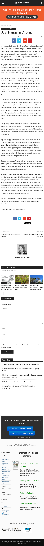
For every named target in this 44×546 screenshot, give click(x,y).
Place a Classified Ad (5, 474)
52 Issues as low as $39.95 (20, 429)
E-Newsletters (5, 513)
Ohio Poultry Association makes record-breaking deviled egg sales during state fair (22, 376)
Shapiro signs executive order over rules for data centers (21, 364)
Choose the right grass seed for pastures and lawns (21, 287)
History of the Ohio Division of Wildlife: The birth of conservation (7, 287)
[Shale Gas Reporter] (16, 531)
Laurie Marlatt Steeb (9, 36)
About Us (6, 469)
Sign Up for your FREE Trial (22, 17)
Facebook (5, 506)
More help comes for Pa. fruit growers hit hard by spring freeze (20, 370)
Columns (4, 29)
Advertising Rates (6, 460)
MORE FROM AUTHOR (9, 270)
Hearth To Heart (11, 29)
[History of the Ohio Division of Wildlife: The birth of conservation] (7, 279)
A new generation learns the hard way (33, 235)
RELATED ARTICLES (8, 267)
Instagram (6, 511)
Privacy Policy (5, 464)
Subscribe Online (5, 478)
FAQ (4, 467)
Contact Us (6, 471)
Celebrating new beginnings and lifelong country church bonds (36, 287)
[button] (41, 3)
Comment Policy (5, 482)
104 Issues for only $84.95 (22, 433)
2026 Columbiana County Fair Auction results (17, 382)
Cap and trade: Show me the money (10, 235)
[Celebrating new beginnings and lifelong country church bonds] (36, 279)
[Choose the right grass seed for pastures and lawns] (22, 279)
